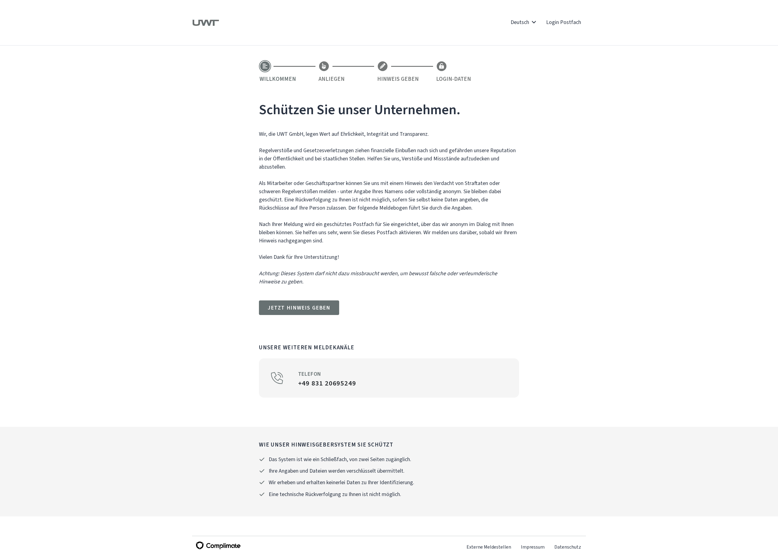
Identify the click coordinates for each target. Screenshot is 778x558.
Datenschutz (567, 547)
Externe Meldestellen (488, 547)
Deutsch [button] (520, 22)
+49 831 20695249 (327, 383)
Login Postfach (563, 22)
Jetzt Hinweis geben (299, 307)
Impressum (533, 547)
